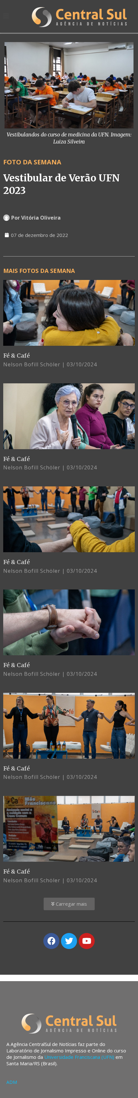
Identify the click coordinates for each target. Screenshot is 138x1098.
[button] (69, 904)
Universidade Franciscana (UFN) (79, 1057)
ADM (11, 1082)
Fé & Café (16, 355)
